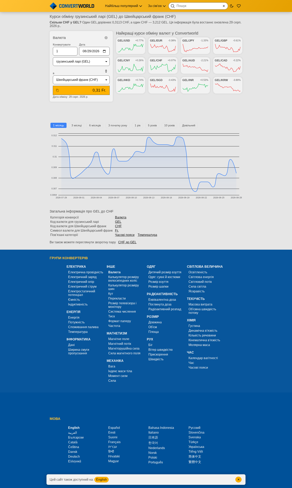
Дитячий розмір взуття (164, 272)
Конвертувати (62, 44)
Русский (194, 427)
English (101, 479)
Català (72, 442)
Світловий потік (200, 281)
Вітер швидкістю (160, 349)
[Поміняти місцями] (106, 71)
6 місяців (95, 125)
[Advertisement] (146, 114)
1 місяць (58, 125)
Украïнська (196, 446)
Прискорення (158, 354)
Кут (110, 293)
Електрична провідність (85, 272)
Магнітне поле (118, 339)
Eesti (111, 432)
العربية (72, 432)
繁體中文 (195, 462)
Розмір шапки (158, 286)
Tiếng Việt (196, 451)
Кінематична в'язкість (204, 340)
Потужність (76, 322)
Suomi (112, 437)
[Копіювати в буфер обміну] (57, 90)
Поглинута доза (159, 304)
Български (76, 437)
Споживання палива (83, 327)
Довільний (188, 125)
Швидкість (155, 359)
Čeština (73, 447)
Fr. (117, 230)
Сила (112, 380)
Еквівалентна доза (162, 299)
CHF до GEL (127, 242)
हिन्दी (111, 451)
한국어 (153, 443)
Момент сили (118, 376)
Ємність (74, 299)
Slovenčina (196, 432)
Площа (153, 331)
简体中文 (195, 456)
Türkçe (193, 442)
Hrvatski (114, 456)
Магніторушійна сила (123, 348)
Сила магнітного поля (124, 353)
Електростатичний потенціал (81, 293)
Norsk (152, 452)
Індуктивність (78, 304)
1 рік (137, 125)
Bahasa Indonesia (161, 427)
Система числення (122, 311)
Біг (150, 345)
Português (155, 462)
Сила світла (197, 286)
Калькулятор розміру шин (123, 287)
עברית (112, 446)
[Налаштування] (106, 37)
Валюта (120, 217)
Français (114, 442)
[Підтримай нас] (238, 6)
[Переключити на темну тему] (231, 6)
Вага (111, 366)
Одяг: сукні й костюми (164, 277)
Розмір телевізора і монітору (122, 304)
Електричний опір (81, 281)
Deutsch (74, 456)
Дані (71, 345)
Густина (194, 326)
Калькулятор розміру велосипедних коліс (123, 278)
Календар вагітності (203, 358)
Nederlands (156, 448)
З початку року (117, 125)
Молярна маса (199, 345)
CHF (118, 226)
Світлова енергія (201, 277)
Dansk (72, 451)
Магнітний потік (119, 343)
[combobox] (198, 6)
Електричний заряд (82, 277)
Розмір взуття (158, 281)
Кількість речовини (202, 335)
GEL (118, 221)
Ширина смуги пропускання (78, 351)
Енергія (73, 317)
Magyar (113, 461)
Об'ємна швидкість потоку (202, 310)
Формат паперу (119, 321)
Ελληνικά (74, 461)
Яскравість (197, 291)
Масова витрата (200, 304)
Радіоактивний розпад (164, 309)
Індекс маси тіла (120, 371)
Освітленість (198, 272)
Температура (147, 235)
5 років (152, 125)
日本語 (153, 437)
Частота (114, 326)
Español (114, 427)
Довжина (155, 322)
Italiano (153, 432)
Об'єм (152, 327)
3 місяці (77, 125)
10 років (169, 125)
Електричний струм (82, 286)
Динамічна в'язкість (203, 330)
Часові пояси (124, 235)
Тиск (111, 316)
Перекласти (117, 298)
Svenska (195, 437)
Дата (82, 44)
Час (191, 362)
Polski (152, 457)
